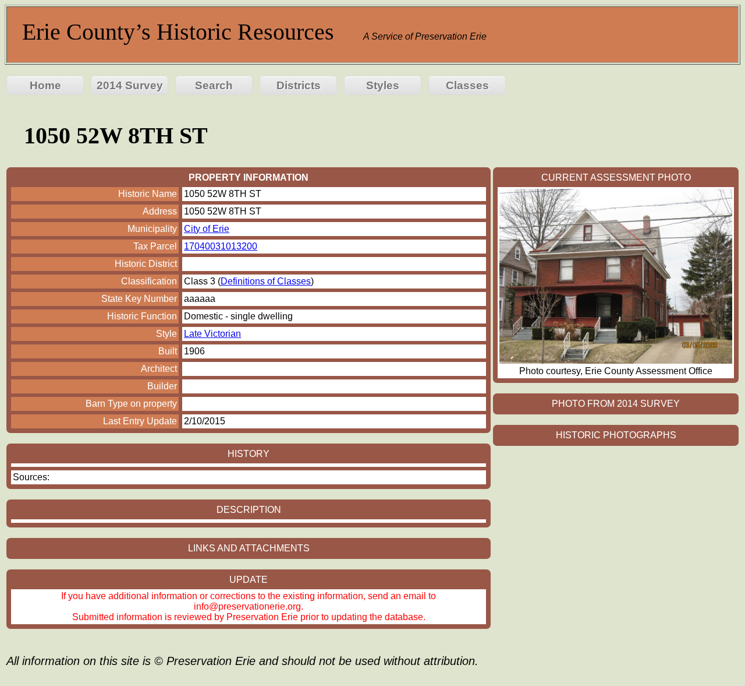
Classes (467, 85)
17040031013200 (220, 246)
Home (45, 85)
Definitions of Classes (266, 281)
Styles (382, 85)
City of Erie (206, 229)
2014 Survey (130, 85)
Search (214, 85)
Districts (298, 85)
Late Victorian (212, 334)
